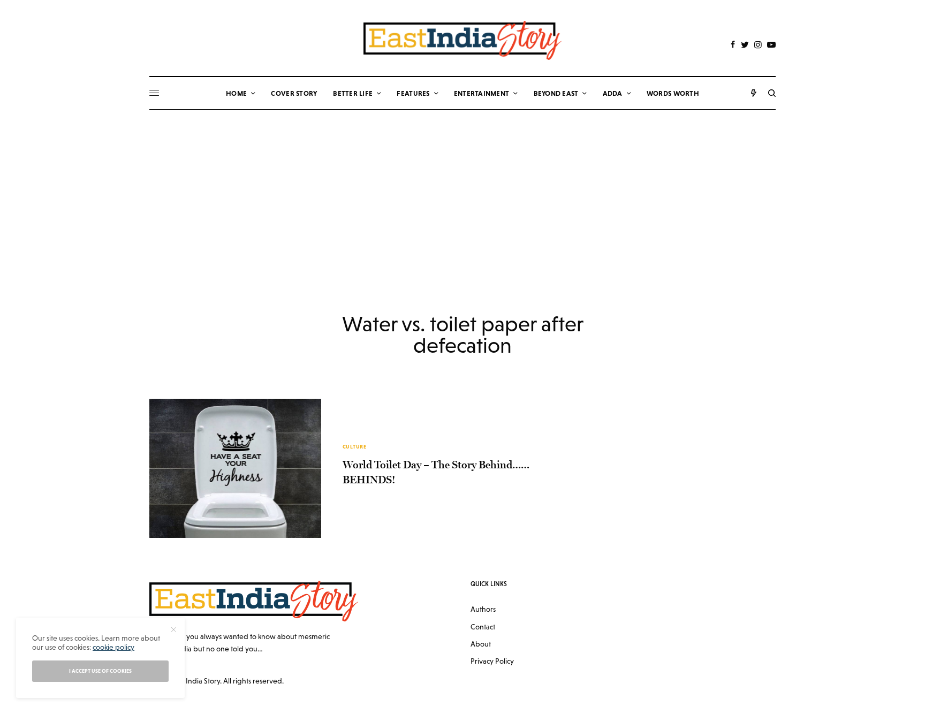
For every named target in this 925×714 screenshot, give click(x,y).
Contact (483, 626)
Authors (483, 609)
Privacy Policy (492, 661)
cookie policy (113, 647)
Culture (355, 447)
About (481, 644)
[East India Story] (462, 40)
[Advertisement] (462, 190)
